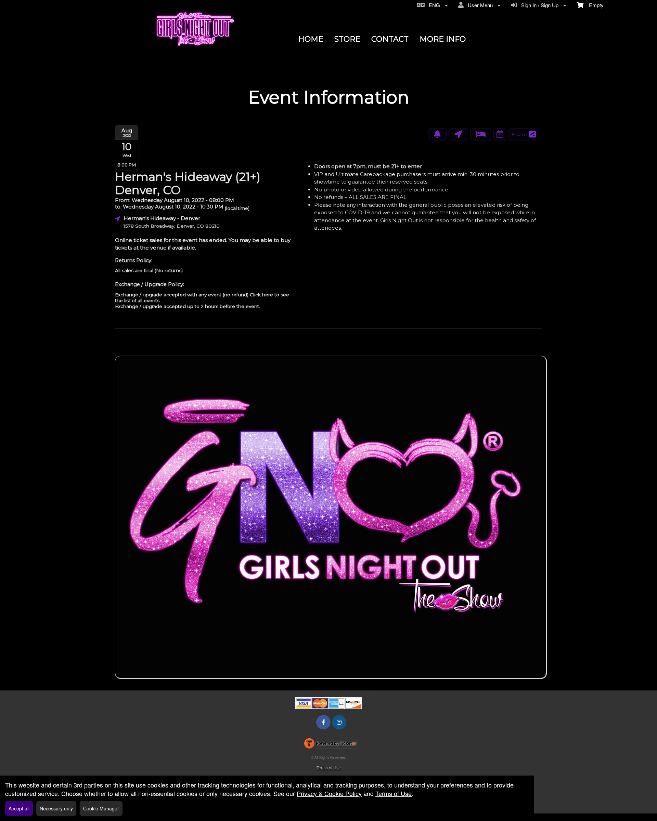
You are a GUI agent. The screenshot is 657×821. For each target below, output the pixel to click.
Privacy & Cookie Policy (329, 793)
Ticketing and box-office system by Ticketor (330, 745)
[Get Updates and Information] (437, 134)
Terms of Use (329, 767)
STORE (347, 39)
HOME (310, 39)
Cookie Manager (101, 808)
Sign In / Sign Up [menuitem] (538, 5)
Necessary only (56, 808)
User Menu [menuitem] (479, 5)
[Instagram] (339, 722)
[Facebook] (323, 722)
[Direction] (458, 134)
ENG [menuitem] (433, 5)
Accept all (19, 808)
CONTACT (390, 39)
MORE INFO (443, 39)
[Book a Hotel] (481, 134)
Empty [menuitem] (593, 5)
